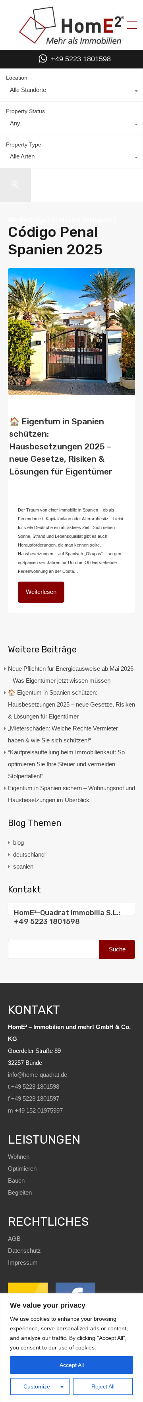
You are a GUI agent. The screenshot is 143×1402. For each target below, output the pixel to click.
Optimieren (22, 1168)
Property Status (25, 111)
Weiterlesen (41, 591)
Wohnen (18, 1156)
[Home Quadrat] (71, 40)
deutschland (29, 485)
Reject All (102, 1386)
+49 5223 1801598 (81, 59)
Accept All (72, 1365)
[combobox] (71, 92)
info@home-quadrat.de (37, 1074)
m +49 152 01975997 (35, 1110)
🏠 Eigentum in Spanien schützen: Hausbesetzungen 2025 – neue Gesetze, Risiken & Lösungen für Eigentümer (60, 446)
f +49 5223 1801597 (33, 1098)
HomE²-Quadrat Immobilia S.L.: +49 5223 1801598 (67, 917)
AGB (14, 1238)
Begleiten (20, 1192)
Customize (36, 1386)
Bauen (16, 1180)
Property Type (23, 144)
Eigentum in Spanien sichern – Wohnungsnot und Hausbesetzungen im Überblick (71, 794)
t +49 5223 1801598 (33, 1086)
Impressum (23, 1262)
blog (97, 477)
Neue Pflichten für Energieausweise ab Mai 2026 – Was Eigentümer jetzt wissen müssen (70, 674)
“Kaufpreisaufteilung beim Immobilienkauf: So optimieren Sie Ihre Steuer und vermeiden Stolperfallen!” (66, 764)
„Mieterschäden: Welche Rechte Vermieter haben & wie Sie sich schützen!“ (63, 734)
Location (16, 77)
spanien (23, 866)
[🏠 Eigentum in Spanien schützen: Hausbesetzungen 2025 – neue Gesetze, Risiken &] (71, 331)
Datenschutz (24, 1250)
